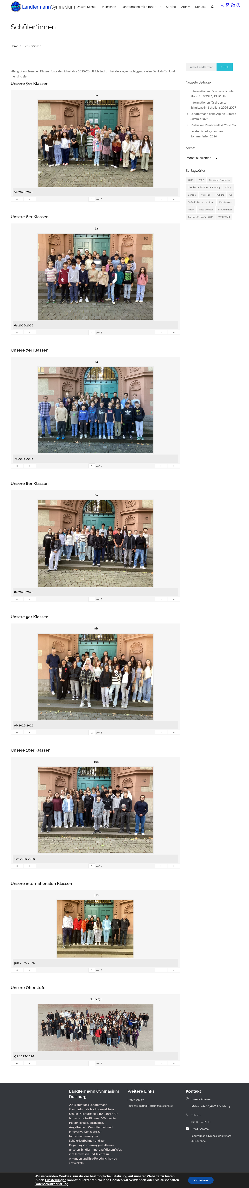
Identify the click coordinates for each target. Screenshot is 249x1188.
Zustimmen (201, 1180)
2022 (201, 180)
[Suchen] (212, 7)
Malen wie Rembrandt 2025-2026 (213, 125)
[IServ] (222, 4)
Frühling (220, 194)
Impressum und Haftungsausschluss (150, 1105)
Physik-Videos (206, 209)
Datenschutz (135, 1100)
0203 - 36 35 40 (200, 1122)
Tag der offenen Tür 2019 (200, 216)
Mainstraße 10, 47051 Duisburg (210, 1106)
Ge (230, 194)
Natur (191, 209)
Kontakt (200, 7)
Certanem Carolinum (219, 180)
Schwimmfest (225, 209)
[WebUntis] (233, 4)
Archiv (185, 7)
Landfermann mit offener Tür (141, 7)
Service (171, 7)
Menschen (109, 7)
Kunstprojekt (225, 202)
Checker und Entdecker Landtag (204, 187)
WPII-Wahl (224, 216)
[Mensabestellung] (227, 4)
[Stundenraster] (238, 4)
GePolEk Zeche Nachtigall (201, 202)
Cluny (228, 187)
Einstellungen (55, 1180)
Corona (192, 194)
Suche (224, 67)
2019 (190, 180)
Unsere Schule (86, 7)
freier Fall (205, 194)
